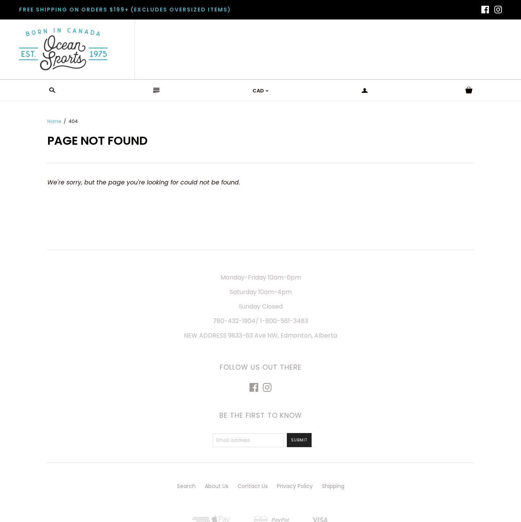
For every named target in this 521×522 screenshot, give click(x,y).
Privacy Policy (295, 486)
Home (54, 121)
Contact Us (253, 486)
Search (186, 486)
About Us (216, 486)
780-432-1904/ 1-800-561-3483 (260, 321)
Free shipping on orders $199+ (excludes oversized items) (125, 9)
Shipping (333, 486)
